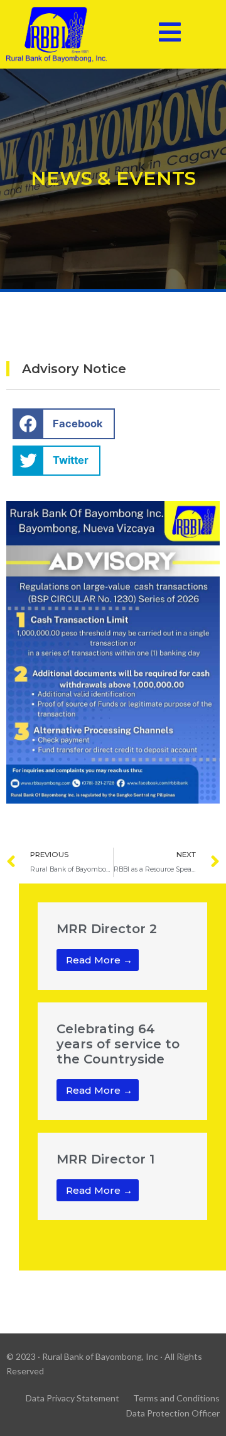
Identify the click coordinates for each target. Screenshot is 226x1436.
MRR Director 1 (105, 1159)
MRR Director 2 (106, 928)
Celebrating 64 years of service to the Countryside (118, 1044)
